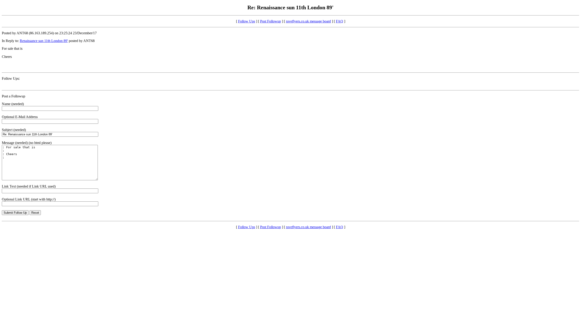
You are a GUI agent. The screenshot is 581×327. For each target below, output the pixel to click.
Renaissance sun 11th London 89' (44, 41)
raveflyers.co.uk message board (308, 21)
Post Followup (270, 21)
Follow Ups (246, 21)
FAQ (339, 21)
